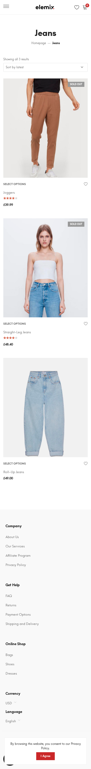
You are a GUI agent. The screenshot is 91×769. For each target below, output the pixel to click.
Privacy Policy (16, 565)
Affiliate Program (18, 556)
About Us (12, 537)
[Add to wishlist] (86, 184)
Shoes (10, 664)
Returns (11, 605)
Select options (14, 184)
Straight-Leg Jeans (17, 332)
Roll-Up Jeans (13, 472)
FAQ (9, 596)
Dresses (11, 673)
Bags (9, 655)
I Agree (45, 756)
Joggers (9, 193)
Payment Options (18, 615)
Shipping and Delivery (22, 624)
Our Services (15, 546)
